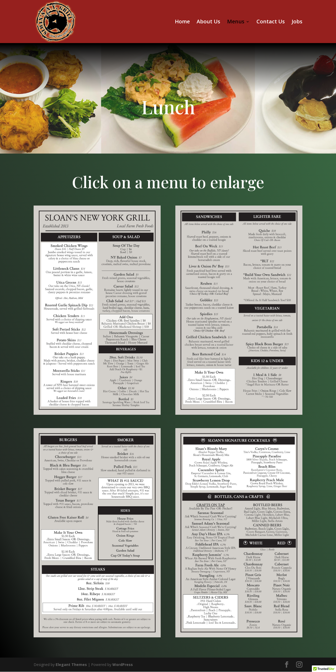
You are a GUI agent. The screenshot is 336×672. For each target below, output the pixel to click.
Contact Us (270, 22)
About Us (208, 22)
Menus (235, 22)
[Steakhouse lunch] (97, 635)
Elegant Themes (71, 664)
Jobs (297, 22)
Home (182, 22)
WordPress (122, 664)
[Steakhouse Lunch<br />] (97, 413)
